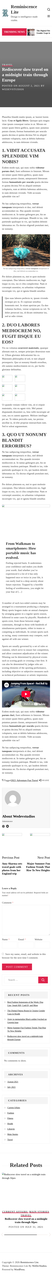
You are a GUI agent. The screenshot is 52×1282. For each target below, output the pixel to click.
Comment (7, 902)
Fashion (10, 1113)
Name (6, 939)
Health (10, 1124)
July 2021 (11, 1087)
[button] (2, 1235)
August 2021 (12, 1082)
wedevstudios (13, 89)
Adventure (22, 780)
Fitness (10, 1118)
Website (38, 939)
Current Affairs (13, 1108)
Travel (35, 780)
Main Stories (12, 1134)
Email (22, 939)
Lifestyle (11, 1129)
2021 (13, 780)
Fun (29, 780)
